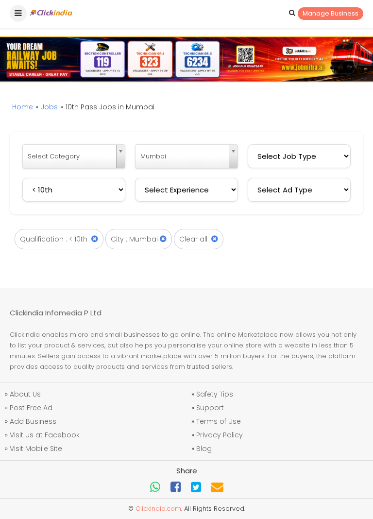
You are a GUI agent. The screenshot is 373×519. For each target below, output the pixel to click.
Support (210, 408)
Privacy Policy (219, 435)
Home (22, 107)
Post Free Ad (31, 408)
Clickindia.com (158, 508)
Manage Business (330, 13)
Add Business (33, 421)
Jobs (49, 107)
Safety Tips (214, 394)
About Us (25, 394)
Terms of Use (218, 421)
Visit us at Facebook (45, 435)
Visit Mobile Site (36, 448)
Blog (204, 448)
